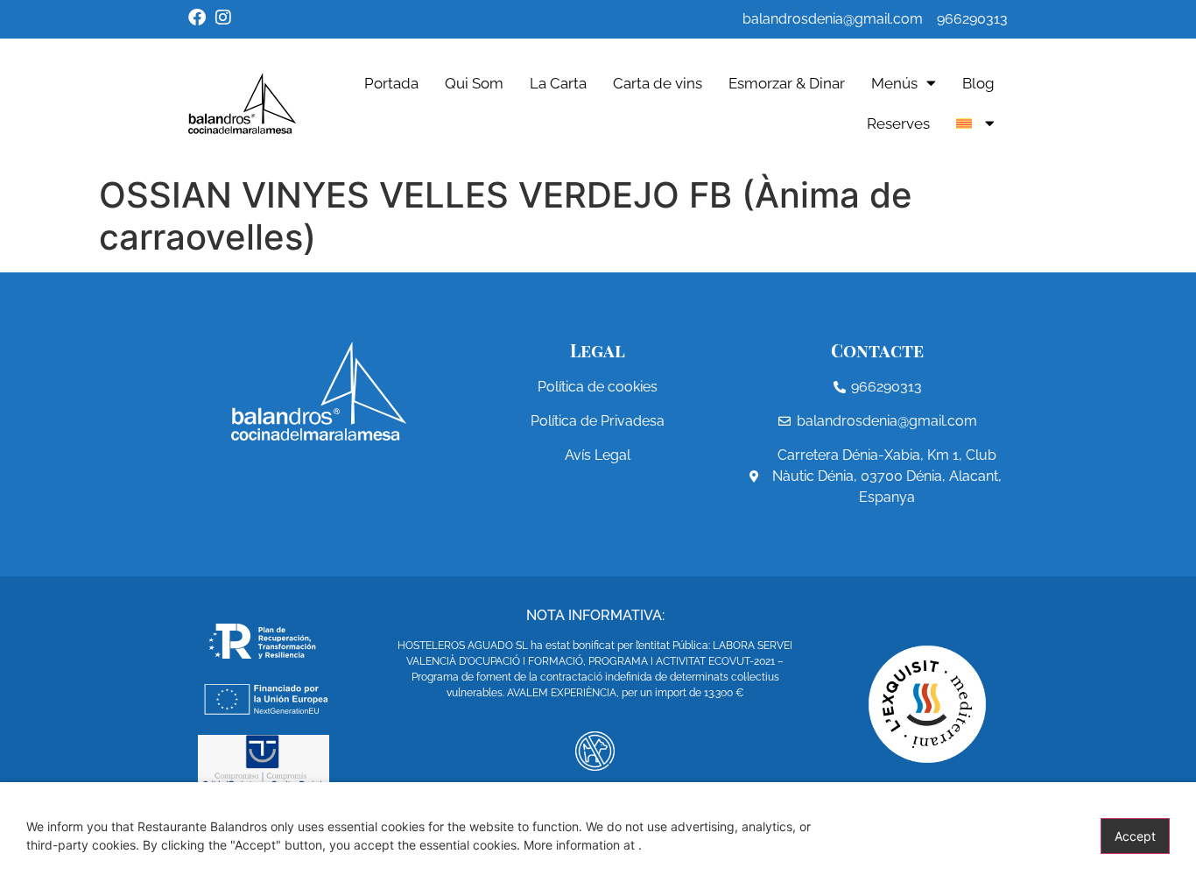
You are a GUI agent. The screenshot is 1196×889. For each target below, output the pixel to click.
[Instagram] (223, 17)
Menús (894, 83)
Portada (391, 83)
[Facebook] (197, 17)
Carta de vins (657, 83)
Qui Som (474, 83)
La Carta (558, 83)
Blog (978, 83)
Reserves (898, 123)
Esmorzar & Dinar (786, 83)
